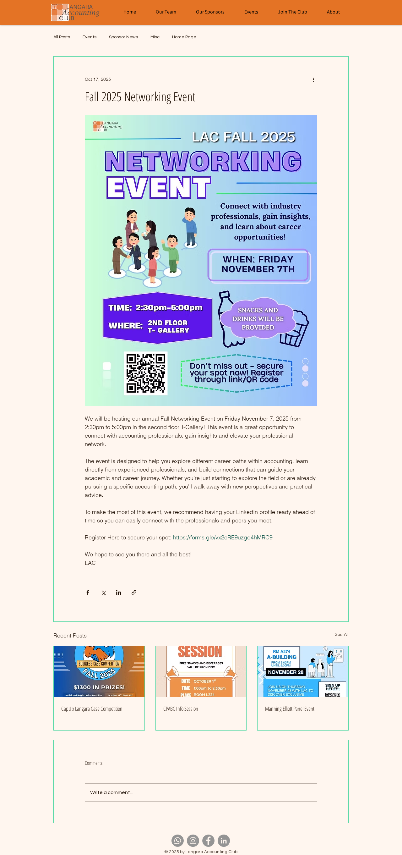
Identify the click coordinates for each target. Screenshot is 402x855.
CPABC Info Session (180, 708)
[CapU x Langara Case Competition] (99, 671)
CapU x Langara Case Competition (91, 708)
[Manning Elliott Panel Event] (303, 671)
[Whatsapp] (177, 841)
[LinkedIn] (224, 841)
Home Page (184, 37)
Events (89, 37)
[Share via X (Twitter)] (103, 592)
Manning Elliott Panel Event (289, 708)
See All (342, 634)
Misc (155, 37)
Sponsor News (123, 37)
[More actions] (313, 79)
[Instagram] (193, 841)
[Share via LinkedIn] (119, 592)
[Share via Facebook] (88, 592)
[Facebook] (208, 841)
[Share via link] (134, 592)
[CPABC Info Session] (201, 671)
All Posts (61, 37)
